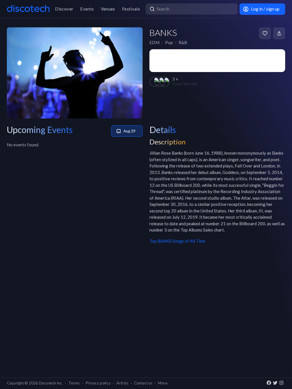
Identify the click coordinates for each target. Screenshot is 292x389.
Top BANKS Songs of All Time (177, 240)
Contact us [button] (143, 383)
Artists (122, 383)
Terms (74, 383)
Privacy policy (98, 383)
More (162, 383)
